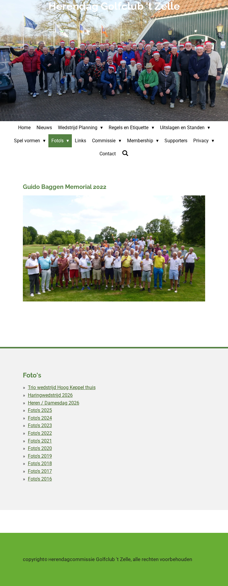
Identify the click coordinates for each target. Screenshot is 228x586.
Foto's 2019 (40, 456)
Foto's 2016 (40, 479)
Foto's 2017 (40, 471)
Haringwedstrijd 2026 (50, 395)
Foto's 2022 (40, 433)
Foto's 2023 (40, 425)
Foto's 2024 (40, 418)
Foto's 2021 (40, 441)
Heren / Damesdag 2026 (53, 403)
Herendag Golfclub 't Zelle (114, 6)
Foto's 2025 (40, 410)
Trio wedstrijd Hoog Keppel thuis (62, 387)
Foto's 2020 (40, 448)
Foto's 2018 (40, 463)
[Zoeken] (125, 153)
